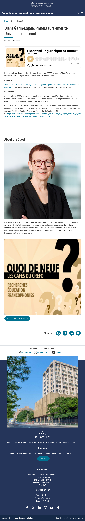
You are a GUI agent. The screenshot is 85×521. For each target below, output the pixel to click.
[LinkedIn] (71, 333)
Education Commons (38, 442)
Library (9, 442)
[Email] (78, 333)
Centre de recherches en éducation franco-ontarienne (27, 13)
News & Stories (54, 442)
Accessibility (6, 518)
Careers (65, 442)
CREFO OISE (61, 352)
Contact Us (74, 442)
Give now (43, 458)
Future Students (42, 495)
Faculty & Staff (42, 501)
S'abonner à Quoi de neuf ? (17, 318)
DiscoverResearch (20, 442)
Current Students (42, 498)
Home (6, 21)
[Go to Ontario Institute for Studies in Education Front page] (42, 4)
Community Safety (26, 518)
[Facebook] (58, 333)
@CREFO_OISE (43, 352)
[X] (65, 333)
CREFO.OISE (26, 352)
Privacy (15, 518)
